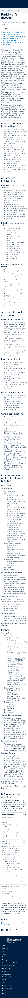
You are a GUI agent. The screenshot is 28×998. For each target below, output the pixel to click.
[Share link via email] (7, 930)
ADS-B (4, 971)
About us (5, 946)
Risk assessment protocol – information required (12, 39)
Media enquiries (6, 957)
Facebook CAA (7, 985)
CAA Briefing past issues (8, 965)
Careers (4, 979)
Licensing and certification (12, 10)
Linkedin (5, 991)
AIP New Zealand (6, 974)
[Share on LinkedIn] (16, 929)
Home (2, 10)
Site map (4, 951)
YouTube (6, 993)
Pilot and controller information (13, 32)
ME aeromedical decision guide (13, 42)
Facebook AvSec (7, 988)
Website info (5, 954)
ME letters (6, 44)
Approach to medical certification (14, 36)
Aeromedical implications (11, 34)
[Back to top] (23, 993)
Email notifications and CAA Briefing (11, 962)
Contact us (5, 948)
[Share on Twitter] (13, 929)
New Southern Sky (7, 976)
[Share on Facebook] (10, 929)
